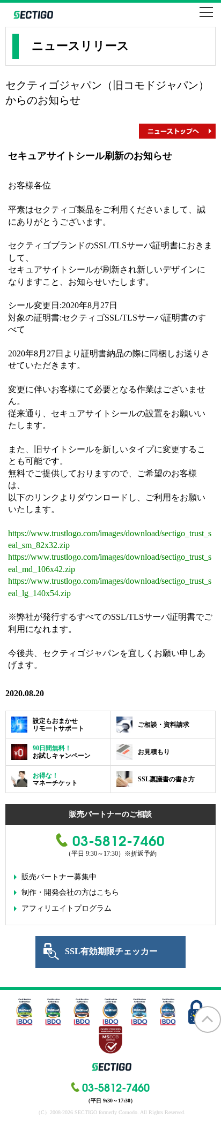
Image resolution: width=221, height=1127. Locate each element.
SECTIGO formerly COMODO (32, 14)
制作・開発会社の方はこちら (70, 892)
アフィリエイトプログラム (66, 908)
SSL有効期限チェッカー (111, 951)
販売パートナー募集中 (59, 877)
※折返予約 (140, 853)
